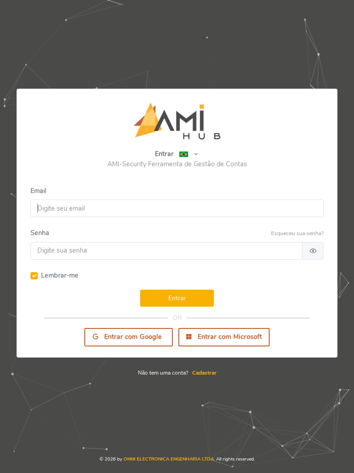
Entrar (164, 153)
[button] (189, 154)
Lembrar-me (59, 275)
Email (38, 190)
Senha (39, 232)
